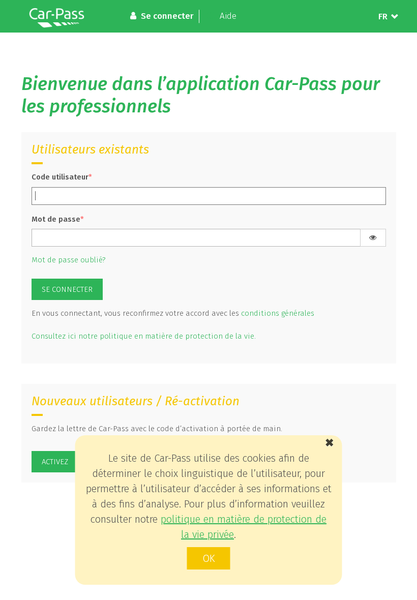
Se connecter (67, 289)
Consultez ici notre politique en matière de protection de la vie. (144, 336)
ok (208, 558)
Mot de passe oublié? (69, 259)
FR (383, 16)
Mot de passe (56, 219)
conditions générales (277, 313)
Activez (55, 461)
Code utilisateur (60, 177)
